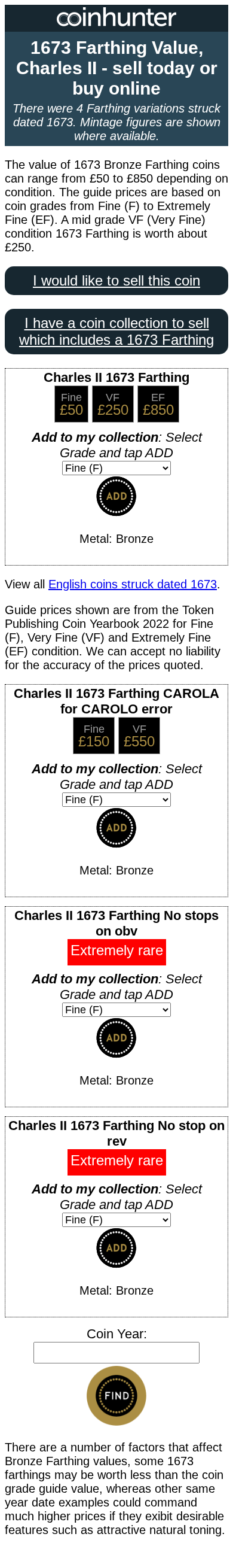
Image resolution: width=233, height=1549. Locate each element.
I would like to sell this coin (116, 280)
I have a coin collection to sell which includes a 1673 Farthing (116, 331)
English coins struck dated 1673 (132, 584)
